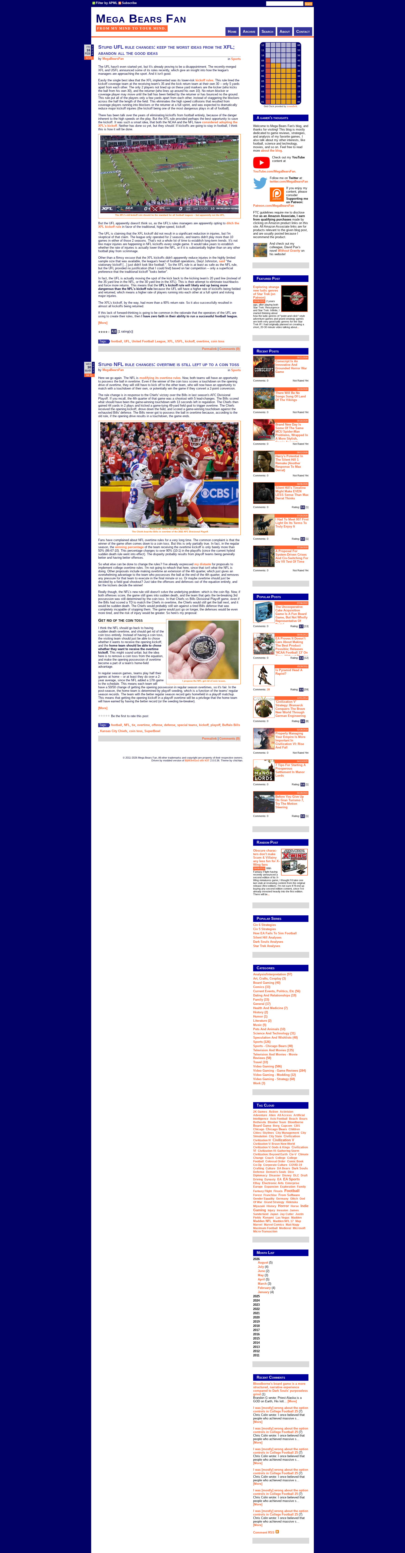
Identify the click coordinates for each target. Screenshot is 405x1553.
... (298, 327)
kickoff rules (204, 80)
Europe (258, 1186)
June (261, 1271)
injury (271, 1210)
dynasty (270, 1179)
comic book (295, 1161)
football (116, 341)
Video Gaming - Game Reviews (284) (279, 1070)
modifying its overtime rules (159, 378)
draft (304, 1175)
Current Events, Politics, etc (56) (276, 991)
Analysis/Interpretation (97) (272, 974)
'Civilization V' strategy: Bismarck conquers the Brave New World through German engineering (290, 709)
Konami (268, 1217)
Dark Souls (300, 1168)
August (263, 1262)
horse (295, 1206)
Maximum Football (265, 1228)
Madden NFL (262, 1221)
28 (268, 689)
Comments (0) (229, 349)
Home (232, 32)
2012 (256, 1351)
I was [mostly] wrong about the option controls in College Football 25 (280, 1409)
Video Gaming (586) (267, 1066)
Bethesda (259, 1122)
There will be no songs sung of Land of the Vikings (290, 396)
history (271, 1206)
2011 (256, 1355)
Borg (276, 1125)
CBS (297, 1125)
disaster (275, 1175)
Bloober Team (277, 1122)
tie (133, 725)
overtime (202, 341)
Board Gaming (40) (266, 982)
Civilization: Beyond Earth (270, 1154)
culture (270, 1168)
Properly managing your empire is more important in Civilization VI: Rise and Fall (290, 740)
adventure (260, 1115)
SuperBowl (152, 731)
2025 (256, 1296)
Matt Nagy (292, 1224)
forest (257, 1195)
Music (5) (259, 1025)
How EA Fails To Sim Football (275, 933)
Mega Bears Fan (141, 18)
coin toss (217, 341)
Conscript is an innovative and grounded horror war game (291, 366)
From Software (289, 1195)
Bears (303, 1118)
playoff (215, 725)
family (301, 1186)
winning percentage (129, 547)
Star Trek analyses (266, 946)
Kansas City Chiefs (113, 731)
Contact (303, 32)
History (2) (260, 1012)
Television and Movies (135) (273, 1050)
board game (262, 1125)
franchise (270, 1195)
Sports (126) (261, 1042)
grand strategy (274, 1202)
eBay (256, 1183)
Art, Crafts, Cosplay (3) (269, 978)
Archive (249, 32)
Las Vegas (282, 1217)
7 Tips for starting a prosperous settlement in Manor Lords (290, 770)
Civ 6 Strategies (264, 925)
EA (279, 1179)
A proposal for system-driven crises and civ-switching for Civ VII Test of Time (291, 556)
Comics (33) (261, 987)
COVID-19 (295, 1165)
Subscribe (129, 3)
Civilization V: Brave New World (274, 1143)
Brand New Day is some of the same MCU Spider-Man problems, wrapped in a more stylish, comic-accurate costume (280, 433)
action (273, 1111)
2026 (264, 1275)
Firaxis (278, 1191)
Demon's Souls (276, 1172)
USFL (179, 341)
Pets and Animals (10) (269, 1029)
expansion (271, 1186)
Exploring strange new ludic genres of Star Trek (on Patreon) (266, 292)
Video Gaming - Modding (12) (274, 1075)
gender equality (263, 1198)
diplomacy (260, 1175)
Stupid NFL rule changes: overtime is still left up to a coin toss (168, 364)
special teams (187, 725)
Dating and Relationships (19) (274, 995)
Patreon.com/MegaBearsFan (273, 205)
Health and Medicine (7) (270, 1008)
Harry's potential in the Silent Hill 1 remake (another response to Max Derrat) (289, 463)
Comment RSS (264, 1532)
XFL (170, 341)
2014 (256, 1342)
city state (275, 1136)
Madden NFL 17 (283, 1221)
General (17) (261, 1004)
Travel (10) (260, 1062)
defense (169, 725)
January (263, 1292)
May (261, 1275)
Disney (287, 1175)
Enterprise (292, 1183)
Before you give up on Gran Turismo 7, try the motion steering (289, 802)
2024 (256, 1300)
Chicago (258, 1129)
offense (157, 725)
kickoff (190, 341)
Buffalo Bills (231, 725)
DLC (296, 1175)
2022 (256, 1309)
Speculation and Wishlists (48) (275, 1037)
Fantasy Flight (262, 1191)
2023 (256, 1304)
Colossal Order (275, 1161)
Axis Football (278, 1118)
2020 (256, 1317)
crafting (258, 1168)
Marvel (257, 1224)
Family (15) (261, 999)
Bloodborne (295, 1122)
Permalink (209, 349)
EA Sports (291, 1179)
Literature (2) (262, 1020)
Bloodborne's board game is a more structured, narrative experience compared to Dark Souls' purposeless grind (280, 1389)
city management (287, 1132)
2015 (256, 1338)
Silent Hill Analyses (267, 937)
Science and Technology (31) (274, 1033)
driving (258, 1179)
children (294, 1129)
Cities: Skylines (263, 1132)
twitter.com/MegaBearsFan (289, 181)
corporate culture (275, 1165)
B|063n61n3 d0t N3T (197, 760)
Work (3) (259, 1083)
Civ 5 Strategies (264, 929)
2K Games (260, 1111)
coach (269, 1158)
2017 (256, 1330)
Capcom (286, 1125)
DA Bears (283, 1168)
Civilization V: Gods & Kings (271, 1147)
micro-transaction (265, 1231)
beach (293, 1118)
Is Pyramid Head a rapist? (288, 671)
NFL (127, 725)
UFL (127, 341)
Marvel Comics (274, 1224)
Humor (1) (260, 1016)
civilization (292, 1136)
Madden (296, 1217)
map (298, 1221)
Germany (282, 1198)
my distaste (202, 564)
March (262, 1283)
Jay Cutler (287, 1214)
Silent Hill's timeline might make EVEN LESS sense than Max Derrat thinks (291, 493)
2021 (256, 1313)
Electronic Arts (273, 1183)
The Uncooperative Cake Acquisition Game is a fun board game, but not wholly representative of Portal (291, 615)
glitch (294, 1198)
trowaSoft (292, 106)
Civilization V (283, 1140)
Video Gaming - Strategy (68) (274, 1079)
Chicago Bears (276, 1129)
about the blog (271, 150)
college (280, 1158)
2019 (256, 1321)
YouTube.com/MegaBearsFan (274, 171)
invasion (282, 1210)
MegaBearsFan (113, 58)
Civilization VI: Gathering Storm (278, 1151)
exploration (287, 1186)
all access (284, 1115)
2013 (256, 1347)
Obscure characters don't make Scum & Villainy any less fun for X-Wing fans (266, 857)
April (261, 1279)
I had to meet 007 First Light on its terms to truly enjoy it (291, 523)
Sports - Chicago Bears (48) (273, 1046)
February (264, 1288)
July (261, 1267)
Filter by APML (106, 3)
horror (283, 1206)
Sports (236, 59)
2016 (256, 1334)
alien (272, 1115)
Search (267, 32)
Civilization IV (262, 1140)
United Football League (148, 341)
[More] (102, 323)
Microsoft (299, 1228)
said (222, 261)
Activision (286, 1111)
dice (291, 1172)
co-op (257, 1165)
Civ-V (292, 1154)
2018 (256, 1326)
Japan (274, 1214)
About (285, 32)
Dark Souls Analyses (268, 941)
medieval (285, 1228)
